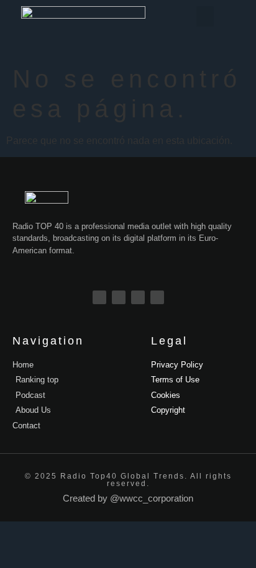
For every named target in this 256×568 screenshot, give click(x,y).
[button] (205, 16)
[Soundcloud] (157, 297)
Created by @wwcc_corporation (128, 498)
